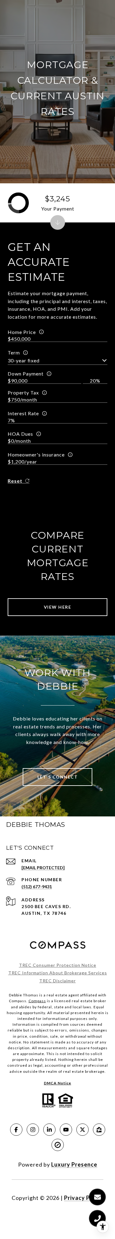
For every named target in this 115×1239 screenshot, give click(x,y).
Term (14, 352)
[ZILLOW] (99, 1130)
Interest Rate (23, 413)
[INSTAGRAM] (33, 1130)
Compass (37, 1001)
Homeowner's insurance (36, 454)
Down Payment (26, 373)
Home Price (22, 332)
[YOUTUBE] (66, 1130)
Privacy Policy (83, 1197)
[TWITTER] (82, 1130)
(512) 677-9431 (36, 886)
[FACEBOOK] (16, 1130)
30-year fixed (24, 360)
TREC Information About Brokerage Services (57, 972)
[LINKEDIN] (49, 1130)
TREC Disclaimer (57, 980)
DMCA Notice (57, 1083)
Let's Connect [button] (57, 776)
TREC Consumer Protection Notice (57, 965)
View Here (57, 607)
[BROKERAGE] (58, 1145)
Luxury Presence (74, 1164)
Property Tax (23, 392)
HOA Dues (20, 434)
